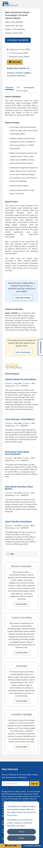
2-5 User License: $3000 (18, 53)
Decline (21, 838)
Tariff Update (28, 87)
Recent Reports (12, 364)
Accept (21, 831)
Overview (9, 87)
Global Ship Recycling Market (18, 522)
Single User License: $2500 (19, 49)
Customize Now (21, 652)
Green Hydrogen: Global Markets (20, 419)
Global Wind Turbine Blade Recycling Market (17, 453)
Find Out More (21, 604)
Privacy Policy (12, 815)
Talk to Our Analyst (22, 352)
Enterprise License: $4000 (19, 57)
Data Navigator (22, 91)
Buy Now (17, 62)
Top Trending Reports (14, 368)
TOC (18, 87)
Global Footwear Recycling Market (20, 379)
